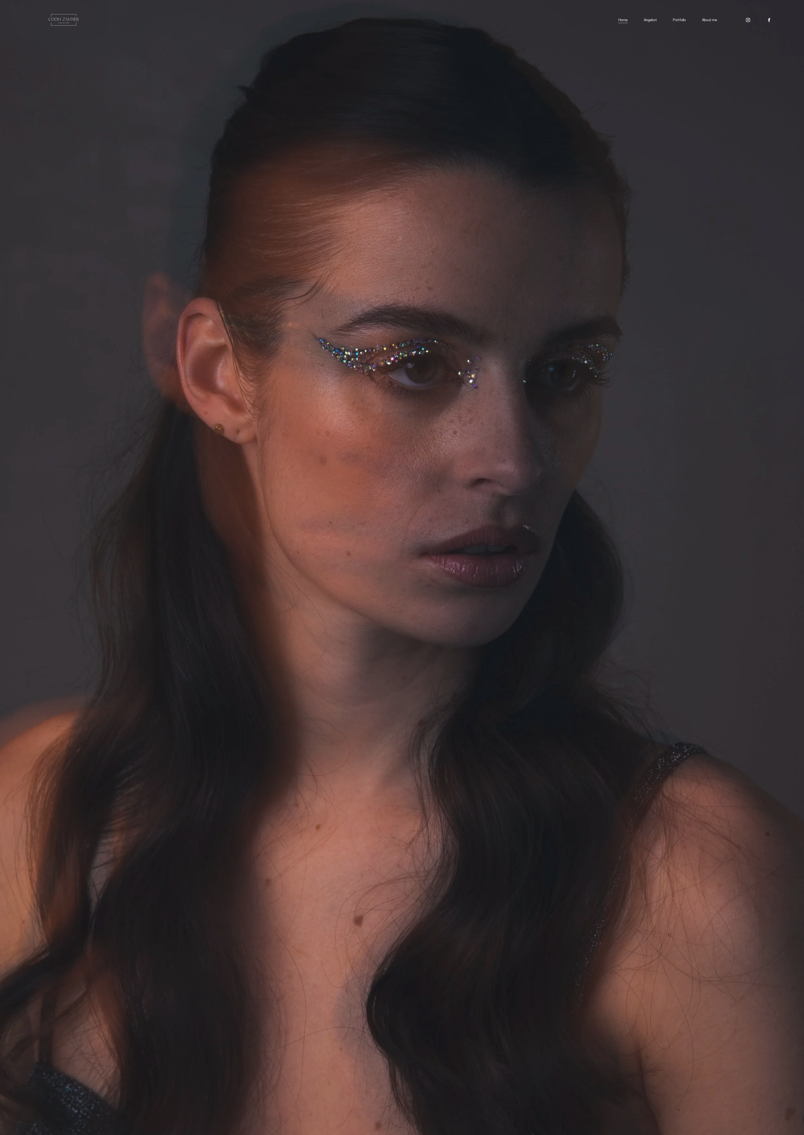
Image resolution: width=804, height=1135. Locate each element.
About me (709, 20)
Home (623, 20)
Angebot (650, 20)
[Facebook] (769, 20)
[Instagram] (748, 20)
